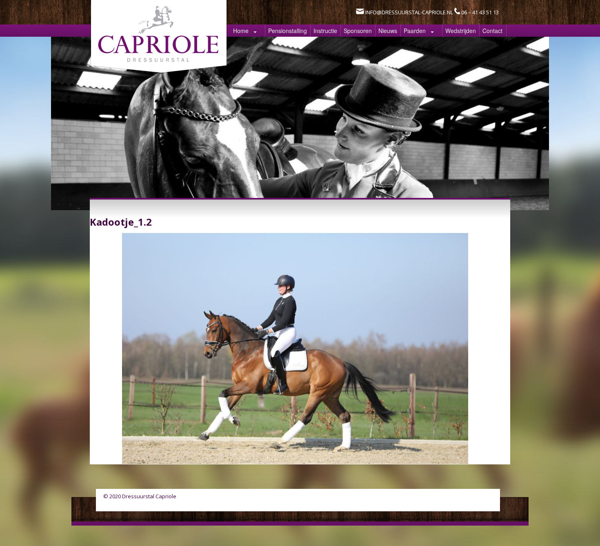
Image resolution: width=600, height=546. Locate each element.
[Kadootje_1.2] (295, 461)
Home (241, 31)
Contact (492, 31)
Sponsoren (358, 31)
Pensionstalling (287, 31)
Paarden (415, 31)
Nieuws (387, 31)
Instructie (325, 31)
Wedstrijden (460, 31)
